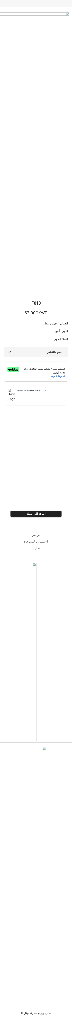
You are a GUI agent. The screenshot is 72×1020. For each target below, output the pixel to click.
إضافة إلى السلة (36, 513)
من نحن (36, 535)
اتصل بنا (36, 548)
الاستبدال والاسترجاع (36, 541)
